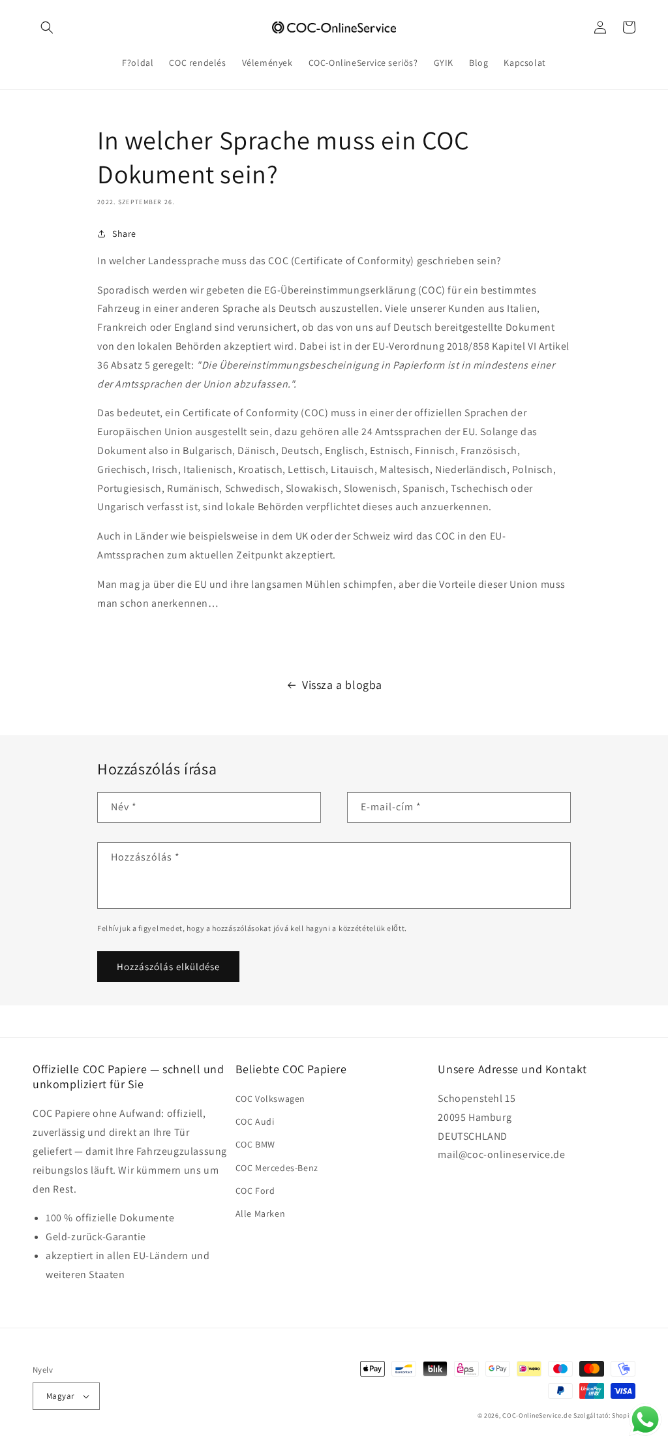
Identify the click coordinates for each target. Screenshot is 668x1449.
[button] (47, 27)
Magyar (60, 1395)
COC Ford (255, 1191)
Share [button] (124, 233)
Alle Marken (260, 1213)
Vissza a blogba (342, 684)
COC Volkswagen (270, 1099)
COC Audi (255, 1121)
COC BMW (255, 1144)
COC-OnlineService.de (536, 1415)
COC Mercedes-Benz (276, 1168)
